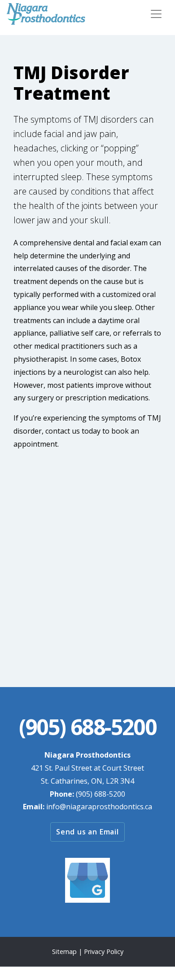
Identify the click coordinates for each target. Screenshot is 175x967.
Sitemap (64, 951)
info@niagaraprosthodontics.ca (99, 807)
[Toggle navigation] (156, 13)
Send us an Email (87, 832)
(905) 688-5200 (100, 794)
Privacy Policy (103, 951)
